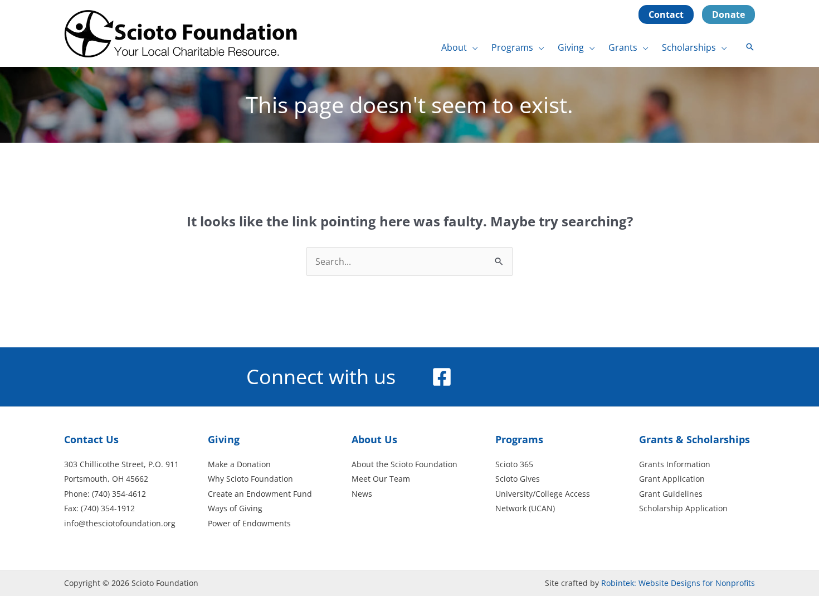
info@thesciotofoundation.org (120, 523)
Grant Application (672, 478)
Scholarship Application (683, 508)
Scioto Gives (517, 478)
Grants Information (674, 464)
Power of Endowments (249, 523)
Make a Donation (239, 464)
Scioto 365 (514, 464)
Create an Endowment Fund (260, 493)
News (362, 493)
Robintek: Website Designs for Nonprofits (678, 583)
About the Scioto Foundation (404, 464)
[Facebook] (441, 376)
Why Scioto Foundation (250, 478)
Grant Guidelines (671, 493)
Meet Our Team (381, 478)
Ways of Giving (235, 508)
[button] (472, 47)
